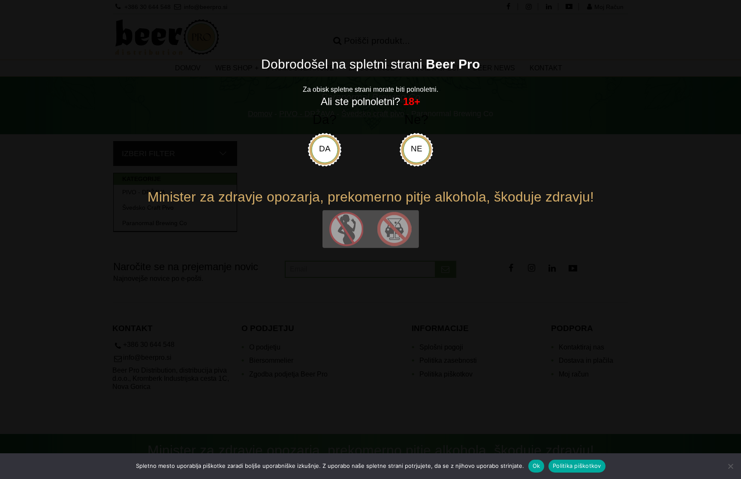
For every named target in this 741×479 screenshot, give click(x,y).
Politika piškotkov (577, 465)
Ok (536, 465)
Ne (416, 148)
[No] (730, 466)
